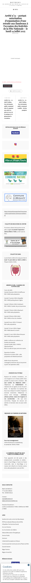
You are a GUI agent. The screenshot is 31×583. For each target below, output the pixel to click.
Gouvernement (6, 546)
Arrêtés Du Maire (16, 91)
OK (29, 565)
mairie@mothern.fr (7, 499)
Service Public (6, 535)
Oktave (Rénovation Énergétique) (11, 532)
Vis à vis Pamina (6, 527)
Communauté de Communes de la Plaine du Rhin (15, 544)
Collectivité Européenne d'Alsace (11, 541)
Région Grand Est (7, 552)
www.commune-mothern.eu (9, 501)
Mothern (15, 2)
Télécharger (7, 86)
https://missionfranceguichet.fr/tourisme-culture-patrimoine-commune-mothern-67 (15, 213)
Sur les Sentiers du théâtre (9, 530)
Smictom (4, 538)
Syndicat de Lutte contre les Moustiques (13, 519)
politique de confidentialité (13, 578)
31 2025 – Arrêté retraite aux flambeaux (11, 82)
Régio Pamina (6, 549)
